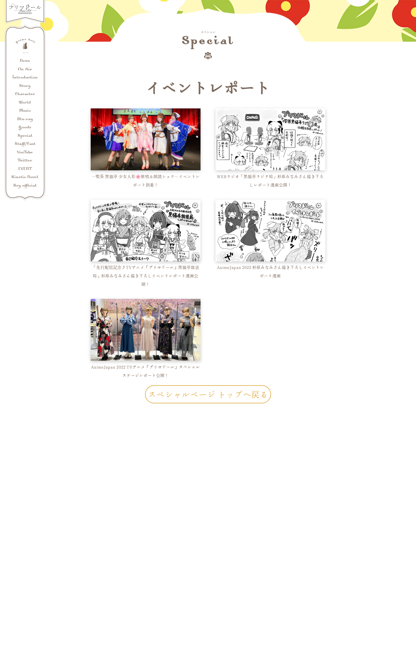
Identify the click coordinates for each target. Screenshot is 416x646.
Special (25, 136)
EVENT (25, 169)
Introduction (25, 78)
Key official (25, 186)
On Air (25, 69)
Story (25, 86)
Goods (25, 127)
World (25, 103)
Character (25, 94)
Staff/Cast (25, 144)
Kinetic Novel (24, 177)
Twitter (25, 161)
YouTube (25, 152)
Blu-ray (25, 119)
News (25, 61)
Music (25, 111)
